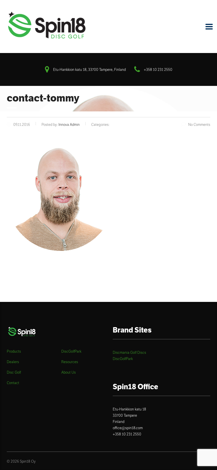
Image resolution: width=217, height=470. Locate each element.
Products (14, 351)
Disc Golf (14, 372)
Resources (69, 362)
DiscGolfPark (71, 351)
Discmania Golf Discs (129, 352)
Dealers (13, 362)
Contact (13, 383)
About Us (68, 372)
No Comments (199, 124)
